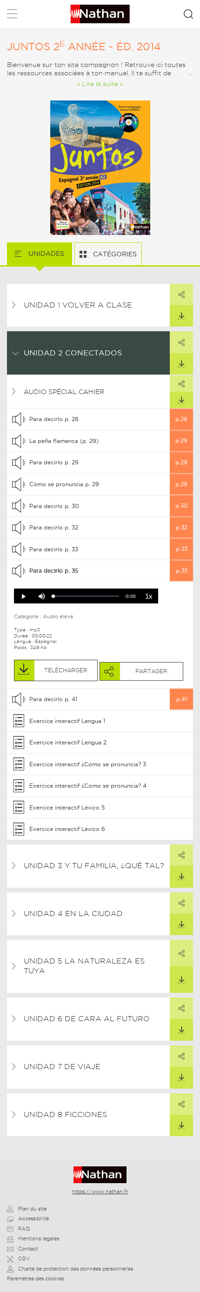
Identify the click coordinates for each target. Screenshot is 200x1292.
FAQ (24, 1229)
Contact (28, 1249)
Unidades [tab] (45, 253)
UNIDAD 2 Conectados (73, 352)
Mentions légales (38, 1238)
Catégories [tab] (114, 254)
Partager (181, 294)
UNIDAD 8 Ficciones (65, 1114)
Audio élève (58, 616)
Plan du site (32, 1209)
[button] (23, 596)
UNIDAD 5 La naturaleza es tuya (84, 966)
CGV (24, 1258)
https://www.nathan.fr (100, 1191)
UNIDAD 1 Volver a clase (78, 305)
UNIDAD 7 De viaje (62, 1067)
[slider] (86, 596)
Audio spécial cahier (64, 391)
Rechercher (188, 14)
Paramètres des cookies (35, 1278)
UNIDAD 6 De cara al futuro (87, 1019)
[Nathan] (100, 1174)
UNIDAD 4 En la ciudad (73, 913)
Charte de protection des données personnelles (75, 1269)
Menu (12, 15)
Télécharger (181, 316)
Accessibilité (33, 1218)
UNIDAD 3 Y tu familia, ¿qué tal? (94, 866)
